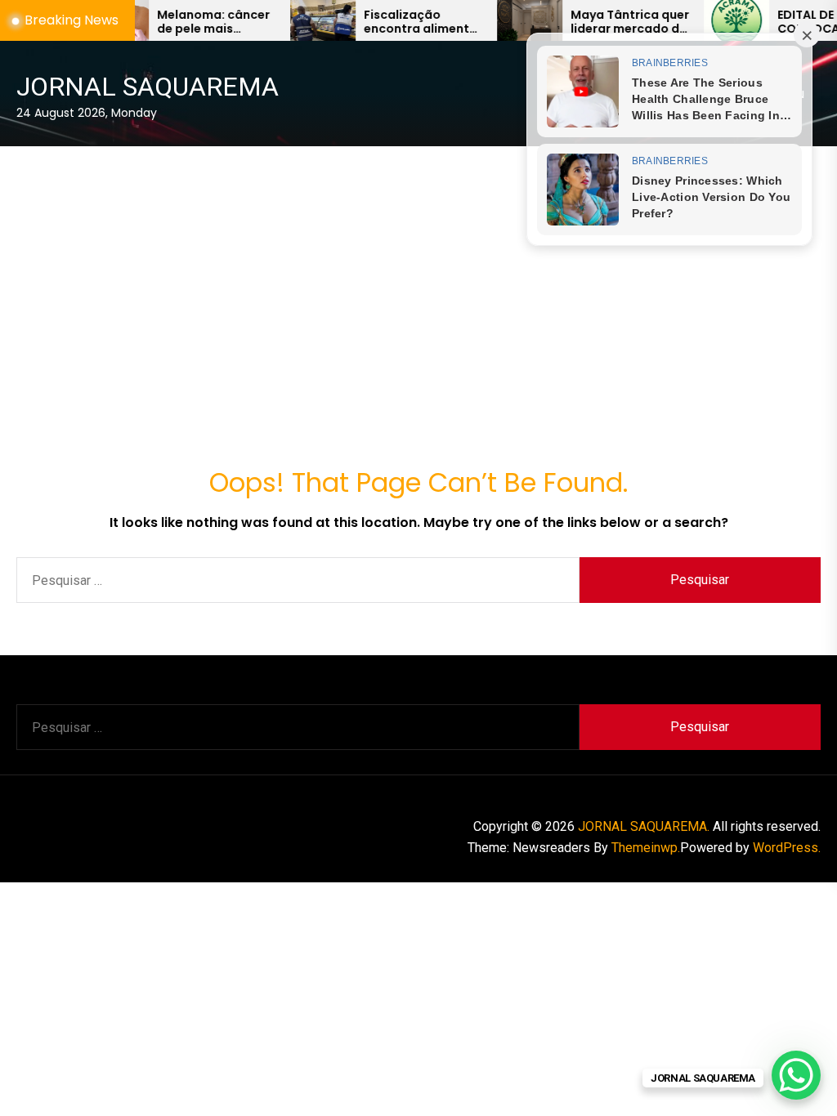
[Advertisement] (418, 269)
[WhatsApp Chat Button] (796, 1075)
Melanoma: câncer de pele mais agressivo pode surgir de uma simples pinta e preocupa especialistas (188, 22)
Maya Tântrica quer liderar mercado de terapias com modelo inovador (605, 22)
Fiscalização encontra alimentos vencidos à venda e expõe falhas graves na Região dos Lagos (399, 22)
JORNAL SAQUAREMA (147, 86)
